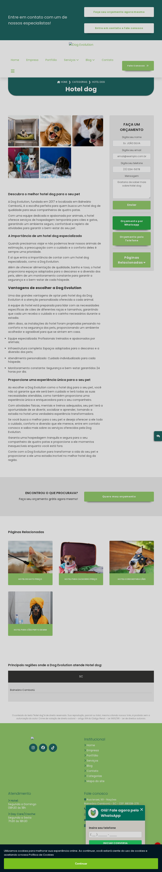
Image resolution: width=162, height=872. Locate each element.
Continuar (81, 863)
